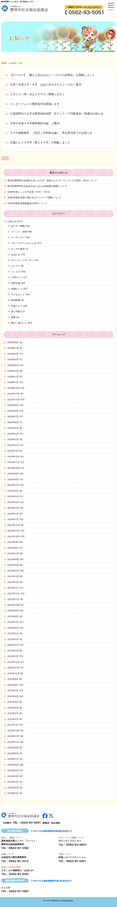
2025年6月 (13, 422)
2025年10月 (13, 399)
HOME (4, 63)
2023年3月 (13, 576)
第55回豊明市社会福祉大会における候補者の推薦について (37, 186)
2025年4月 (13, 433)
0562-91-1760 (18, 848)
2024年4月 (13, 502)
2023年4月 (13, 570)
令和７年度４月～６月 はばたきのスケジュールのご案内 (45, 84)
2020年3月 (13, 781)
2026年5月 (13, 359)
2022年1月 (12, 656)
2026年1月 (12, 382)
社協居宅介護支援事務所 (13, 857)
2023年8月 (13, 547)
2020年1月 (12, 793)
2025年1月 (12, 450)
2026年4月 (13, 365)
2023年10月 (13, 536)
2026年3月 (13, 370)
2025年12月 (13, 388)
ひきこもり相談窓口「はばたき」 (18, 870)
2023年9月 (13, 542)
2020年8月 (13, 753)
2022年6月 (13, 627)
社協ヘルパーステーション (72, 857)
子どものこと (18, 294)
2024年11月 (13, 462)
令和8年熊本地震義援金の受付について (27, 203)
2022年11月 (13, 599)
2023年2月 (13, 582)
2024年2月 (13, 513)
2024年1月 (13, 519)
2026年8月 (13, 342)
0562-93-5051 (31, 822)
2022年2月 (13, 650)
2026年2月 (13, 376)
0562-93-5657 (76, 844)
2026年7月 (13, 348)
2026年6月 (13, 353)
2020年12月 (13, 730)
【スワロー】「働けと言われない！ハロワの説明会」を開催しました (52, 75)
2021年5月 (12, 701)
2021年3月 (13, 713)
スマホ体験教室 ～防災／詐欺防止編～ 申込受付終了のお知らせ (51, 132)
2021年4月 (13, 707)
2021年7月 (12, 690)
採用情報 (15, 300)
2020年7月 (13, 759)
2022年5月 (13, 633)
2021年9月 (12, 679)
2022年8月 (13, 616)
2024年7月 (13, 485)
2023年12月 (13, 525)
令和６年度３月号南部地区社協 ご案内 (34, 123)
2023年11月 (13, 530)
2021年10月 (13, 673)
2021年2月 (12, 719)
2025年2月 (13, 445)
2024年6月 (13, 490)
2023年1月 (13, 587)
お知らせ (11, 221)
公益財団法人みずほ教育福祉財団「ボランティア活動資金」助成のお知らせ (56, 113)
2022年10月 (13, 604)
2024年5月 (13, 496)
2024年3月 (13, 507)
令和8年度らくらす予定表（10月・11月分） (29, 191)
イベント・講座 (19, 231)
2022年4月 (13, 639)
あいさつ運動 (18, 226)
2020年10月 (13, 741)
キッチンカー (18, 237)
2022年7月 (13, 622)
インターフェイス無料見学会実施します (34, 103)
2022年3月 (13, 644)
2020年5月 (13, 770)
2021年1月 (12, 724)
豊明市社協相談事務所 (12, 844)
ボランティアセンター (22, 260)
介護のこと (17, 277)
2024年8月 (13, 479)
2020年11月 (13, 736)
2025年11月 (13, 393)
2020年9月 (13, 747)
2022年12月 (13, 593)
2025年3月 (13, 439)
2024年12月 (13, 456)
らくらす (15, 271)
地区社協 (15, 283)
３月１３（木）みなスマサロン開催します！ (37, 94)
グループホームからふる (23, 243)
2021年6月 (12, 696)
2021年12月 (13, 662)
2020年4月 (13, 776)
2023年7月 (13, 553)
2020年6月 (13, 764)
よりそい (15, 265)
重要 (13, 317)
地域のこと (17, 288)
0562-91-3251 (76, 861)
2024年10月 (13, 468)
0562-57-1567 (19, 891)
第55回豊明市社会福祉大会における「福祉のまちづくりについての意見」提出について (52, 180)
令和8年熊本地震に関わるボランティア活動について (34, 197)
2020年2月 (13, 787)
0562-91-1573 (18, 861)
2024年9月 (13, 473)
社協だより (17, 305)
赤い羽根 (15, 311)
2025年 (13, 63)
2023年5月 (13, 564)
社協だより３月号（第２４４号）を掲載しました (40, 142)
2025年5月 (13, 427)
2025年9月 (13, 405)
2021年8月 (12, 684)
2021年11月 (13, 667)
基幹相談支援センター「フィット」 (19, 840)
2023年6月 (13, 559)
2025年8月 (13, 410)
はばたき (15, 254)
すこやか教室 (18, 248)
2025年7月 (13, 416)
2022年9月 (13, 610)
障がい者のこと (19, 322)
